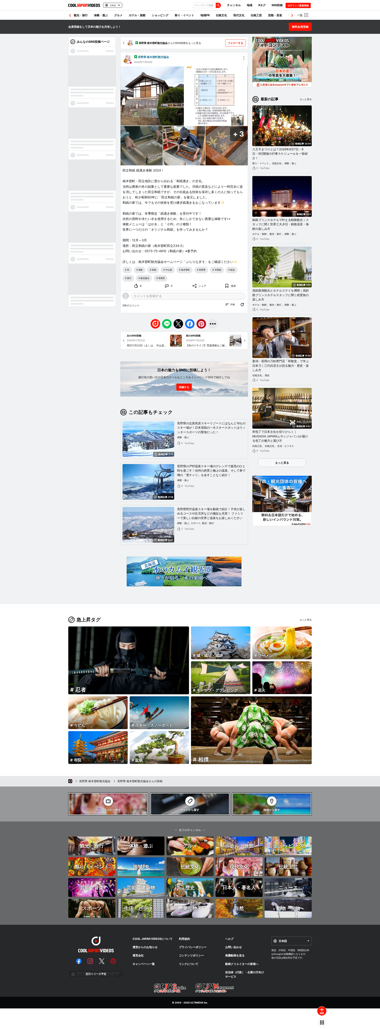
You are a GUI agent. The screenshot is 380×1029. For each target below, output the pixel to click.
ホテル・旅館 (137, 15)
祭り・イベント (184, 15)
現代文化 (238, 15)
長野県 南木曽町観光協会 (153, 57)
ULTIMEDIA (196, 1002)
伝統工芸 (256, 15)
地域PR (205, 15)
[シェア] (213, 324)
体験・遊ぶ (101, 15)
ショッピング (160, 15)
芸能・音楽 (275, 15)
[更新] (242, 304)
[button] (292, 15)
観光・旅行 (81, 15)
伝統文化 (221, 15)
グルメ (118, 15)
